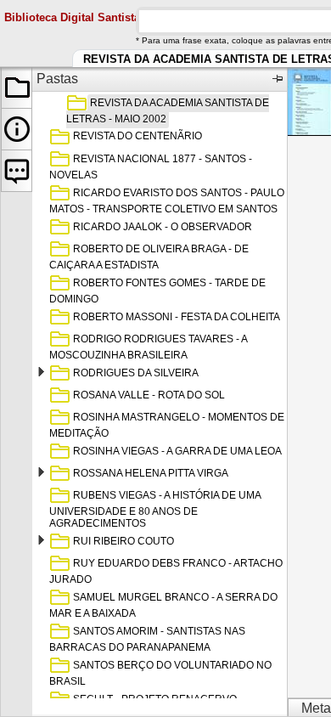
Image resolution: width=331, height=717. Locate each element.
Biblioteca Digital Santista (72, 17)
